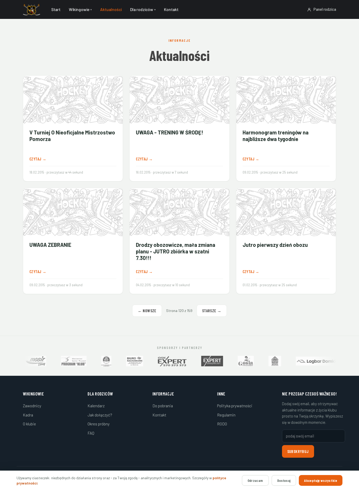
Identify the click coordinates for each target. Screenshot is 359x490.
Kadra (28, 415)
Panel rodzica (325, 9)
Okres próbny (99, 423)
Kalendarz (96, 405)
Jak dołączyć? (100, 415)
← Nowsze (147, 310)
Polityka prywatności (234, 405)
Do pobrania (162, 405)
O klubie (29, 423)
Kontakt (159, 415)
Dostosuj (284, 480)
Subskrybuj (298, 451)
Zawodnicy (32, 405)
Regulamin (226, 415)
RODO (222, 423)
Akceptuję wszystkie (320, 480)
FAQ (91, 433)
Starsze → (212, 310)
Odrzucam (255, 480)
